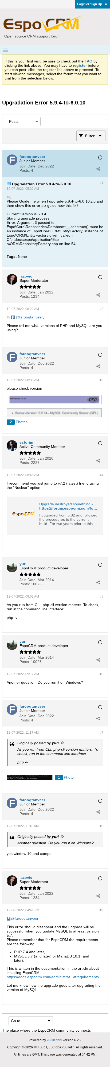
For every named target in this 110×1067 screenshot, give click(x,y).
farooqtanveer (31, 317)
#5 (101, 596)
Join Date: (28, 166)
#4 (101, 475)
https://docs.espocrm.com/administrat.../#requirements (53, 977)
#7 (101, 732)
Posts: (24, 170)
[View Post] (62, 743)
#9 (101, 910)
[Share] (98, 169)
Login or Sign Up (89, 4)
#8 (101, 826)
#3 (101, 380)
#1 (101, 183)
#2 (101, 309)
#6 (101, 674)
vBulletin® (54, 1040)
